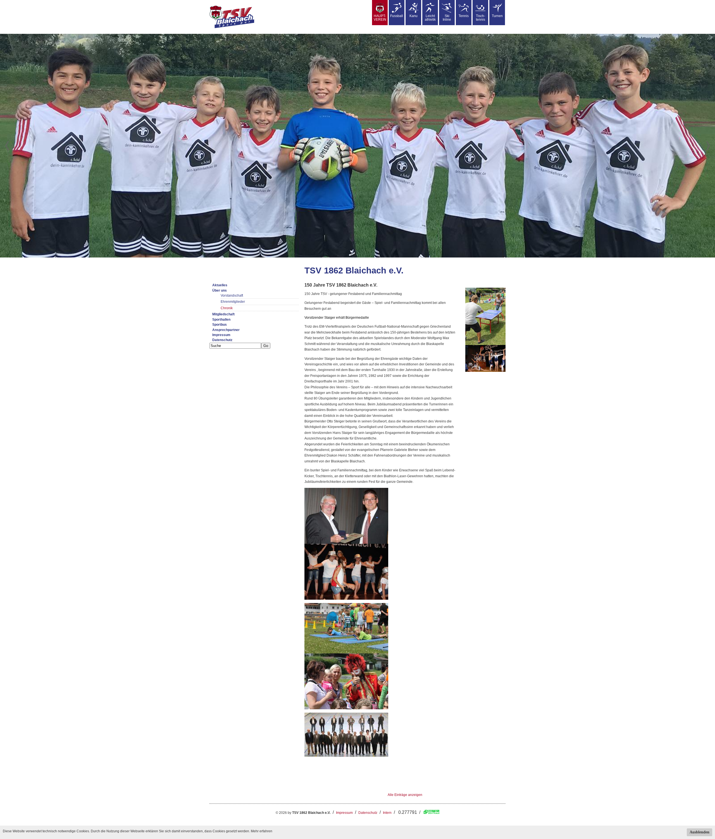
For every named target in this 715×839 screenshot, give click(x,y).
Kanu (413, 16)
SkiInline (447, 18)
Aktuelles (219, 285)
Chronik (227, 308)
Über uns (219, 290)
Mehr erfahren (261, 831)
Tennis (464, 16)
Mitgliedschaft (223, 314)
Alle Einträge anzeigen (405, 795)
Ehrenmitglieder (233, 302)
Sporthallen (221, 320)
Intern (387, 813)
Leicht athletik (430, 18)
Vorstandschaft (232, 295)
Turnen (497, 16)
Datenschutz (222, 340)
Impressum (221, 335)
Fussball (396, 16)
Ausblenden (699, 832)
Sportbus (219, 325)
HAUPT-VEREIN (380, 18)
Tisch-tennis (480, 18)
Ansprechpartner (226, 330)
